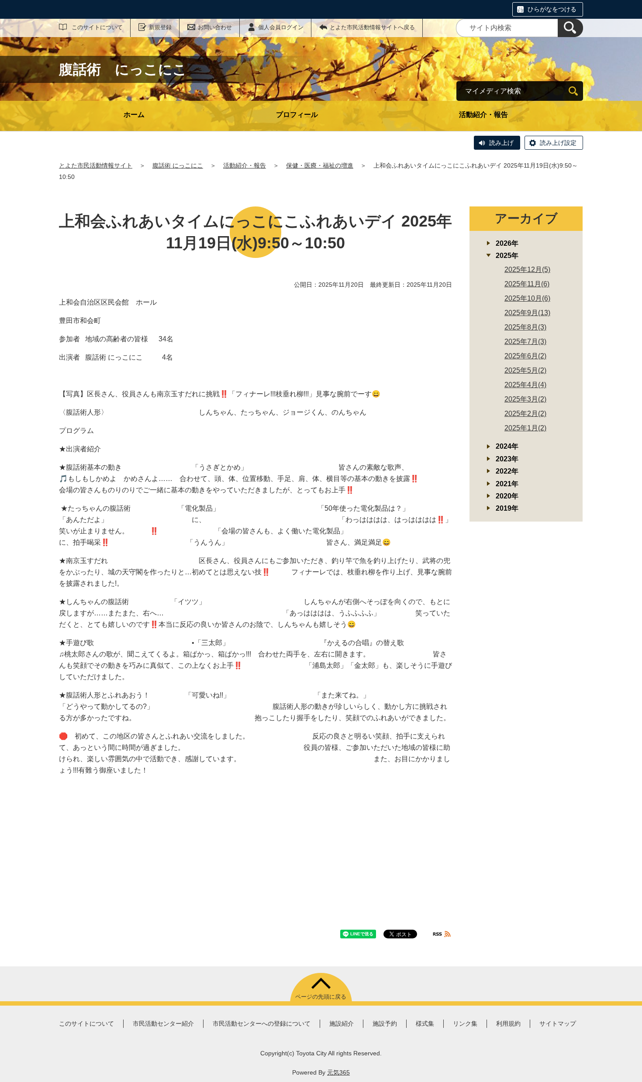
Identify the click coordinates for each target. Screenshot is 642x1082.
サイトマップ (557, 1023)
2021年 (507, 484)
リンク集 (465, 1023)
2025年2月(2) (525, 413)
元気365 (338, 1072)
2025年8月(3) (525, 327)
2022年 (507, 471)
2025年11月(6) (526, 284)
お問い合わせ (215, 27)
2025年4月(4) (525, 384)
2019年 (507, 508)
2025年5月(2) (525, 370)
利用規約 (508, 1023)
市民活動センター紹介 (163, 1023)
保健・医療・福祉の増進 (319, 165)
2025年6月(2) (525, 356)
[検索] (570, 28)
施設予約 (385, 1023)
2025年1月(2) (525, 428)
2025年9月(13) (527, 312)
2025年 (507, 255)
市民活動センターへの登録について (262, 1023)
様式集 (425, 1023)
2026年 (507, 243)
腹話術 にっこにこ (177, 165)
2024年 (507, 446)
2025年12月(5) (527, 269)
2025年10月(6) (527, 298)
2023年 (507, 459)
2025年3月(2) (525, 399)
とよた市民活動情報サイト (95, 165)
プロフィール (297, 114)
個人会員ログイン (281, 27)
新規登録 (160, 27)
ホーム (134, 114)
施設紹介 (341, 1023)
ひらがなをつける (552, 9)
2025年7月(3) (525, 341)
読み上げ (501, 142)
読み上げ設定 (558, 142)
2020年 (507, 496)
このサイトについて (97, 27)
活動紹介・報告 (483, 114)
